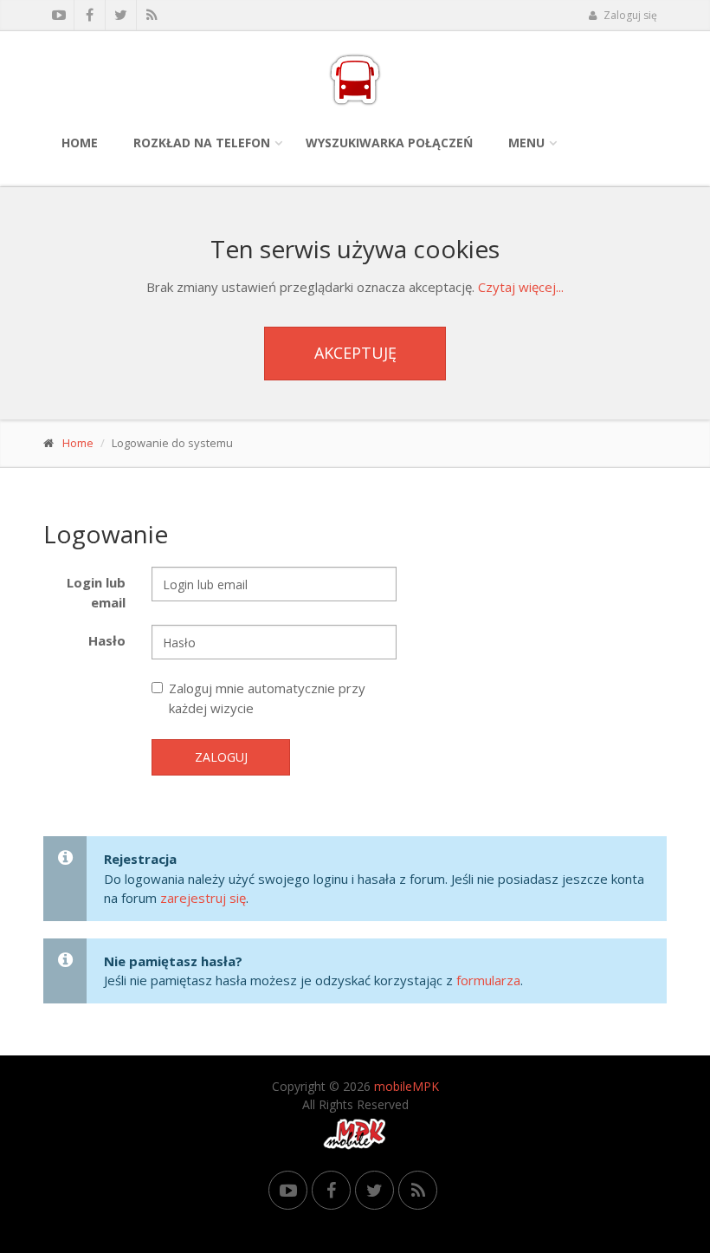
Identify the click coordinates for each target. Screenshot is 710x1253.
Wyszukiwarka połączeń (389, 142)
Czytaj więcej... (521, 286)
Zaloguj (221, 757)
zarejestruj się (203, 897)
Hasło (107, 640)
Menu (526, 142)
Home (79, 142)
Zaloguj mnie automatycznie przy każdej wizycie (267, 698)
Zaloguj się (629, 15)
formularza (488, 980)
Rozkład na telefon (201, 142)
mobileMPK (406, 1086)
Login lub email (96, 592)
